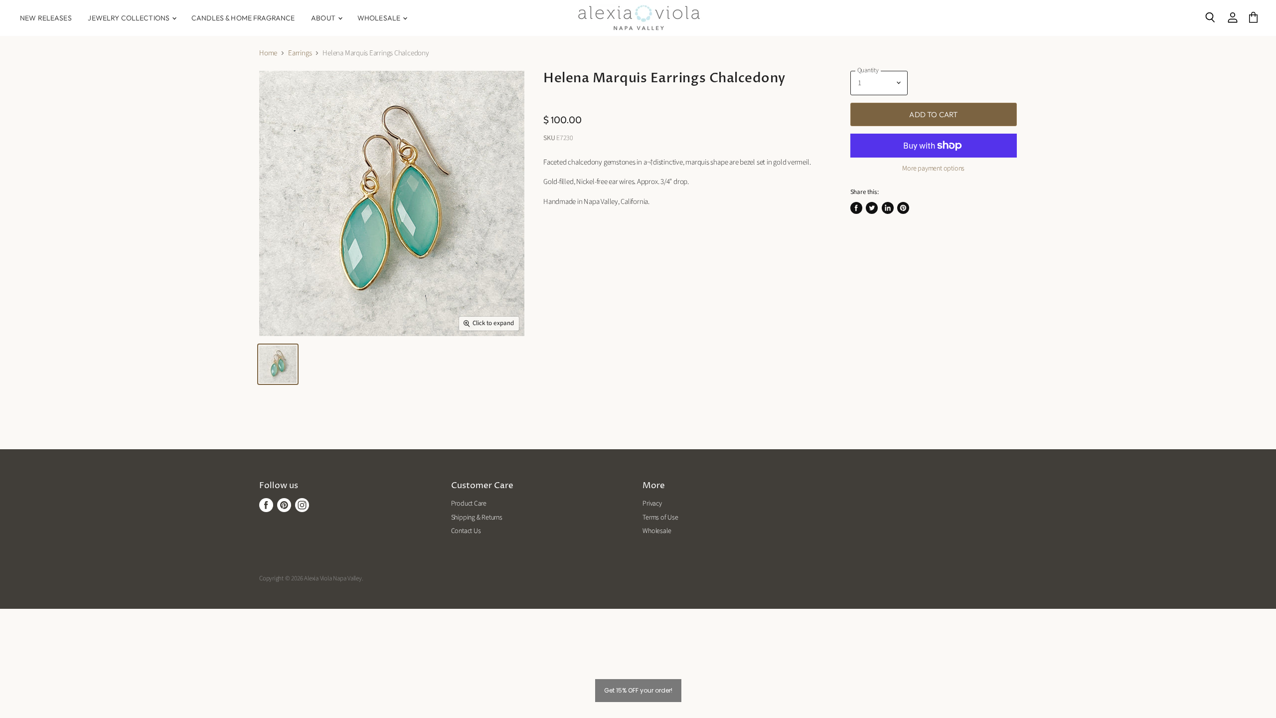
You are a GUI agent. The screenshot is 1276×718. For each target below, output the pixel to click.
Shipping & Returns (476, 518)
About (324, 17)
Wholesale (379, 17)
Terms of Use (660, 518)
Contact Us (466, 531)
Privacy (651, 504)
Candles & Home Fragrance (243, 17)
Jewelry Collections (129, 17)
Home (268, 53)
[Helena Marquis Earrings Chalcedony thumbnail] (278, 364)
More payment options (933, 169)
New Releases (46, 17)
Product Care (468, 504)
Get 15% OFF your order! (638, 690)
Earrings (300, 53)
